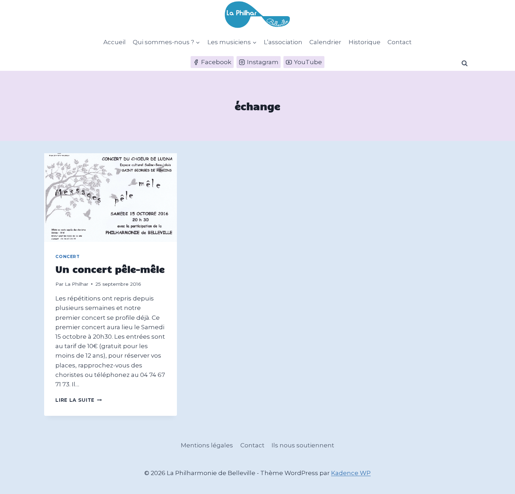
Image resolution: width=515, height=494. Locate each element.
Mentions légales (207, 445)
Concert (67, 256)
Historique (364, 42)
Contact (399, 42)
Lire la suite (78, 400)
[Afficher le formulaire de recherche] (464, 63)
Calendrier (325, 42)
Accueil (114, 42)
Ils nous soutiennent (303, 445)
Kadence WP (351, 472)
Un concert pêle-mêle (110, 269)
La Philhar (76, 284)
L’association (283, 42)
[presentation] (110, 197)
